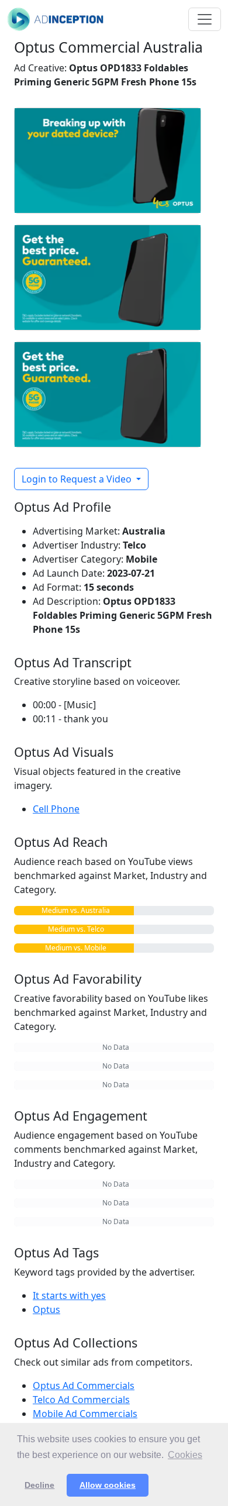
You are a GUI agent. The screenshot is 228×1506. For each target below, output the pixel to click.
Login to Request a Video (78, 479)
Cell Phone (56, 808)
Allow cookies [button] (108, 1485)
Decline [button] (39, 1485)
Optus (46, 1309)
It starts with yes (69, 1295)
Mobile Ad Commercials (85, 1413)
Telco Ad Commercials (81, 1399)
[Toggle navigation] (204, 19)
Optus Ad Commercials (83, 1385)
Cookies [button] (185, 1455)
